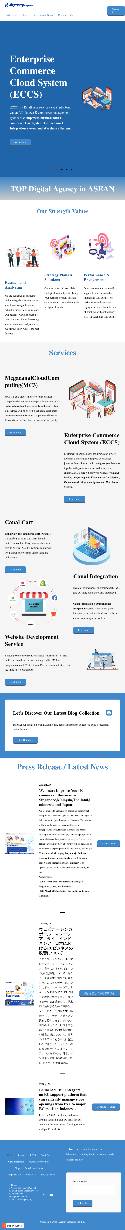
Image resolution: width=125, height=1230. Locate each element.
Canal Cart (45, 1155)
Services (9, 15)
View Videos (108, 843)
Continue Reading (106, 1106)
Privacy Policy (48, 1174)
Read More (20, 142)
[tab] (55, 169)
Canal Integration (16, 1161)
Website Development (39, 1161)
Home (10, 1155)
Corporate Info (65, 15)
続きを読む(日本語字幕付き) (99, 993)
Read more (15, 432)
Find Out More (25, 740)
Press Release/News (43, 15)
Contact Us (115, 10)
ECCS (33, 1155)
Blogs (25, 15)
